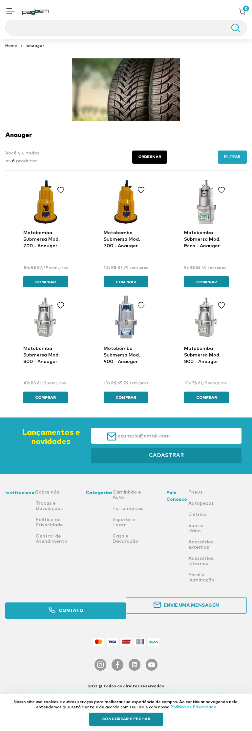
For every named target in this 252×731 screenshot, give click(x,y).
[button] (10, 12)
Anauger (35, 46)
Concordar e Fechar (126, 719)
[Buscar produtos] (232, 28)
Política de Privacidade (193, 707)
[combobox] (126, 28)
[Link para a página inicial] (11, 46)
